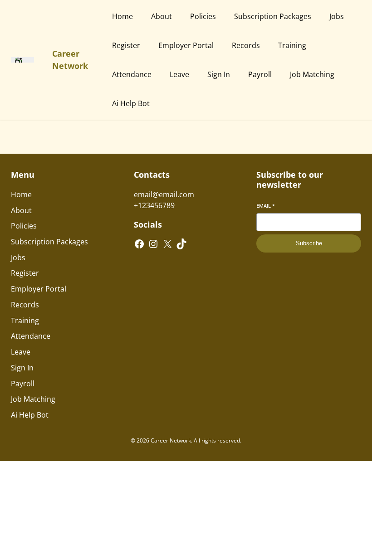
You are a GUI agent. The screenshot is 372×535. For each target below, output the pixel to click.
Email (265, 205)
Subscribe (309, 243)
